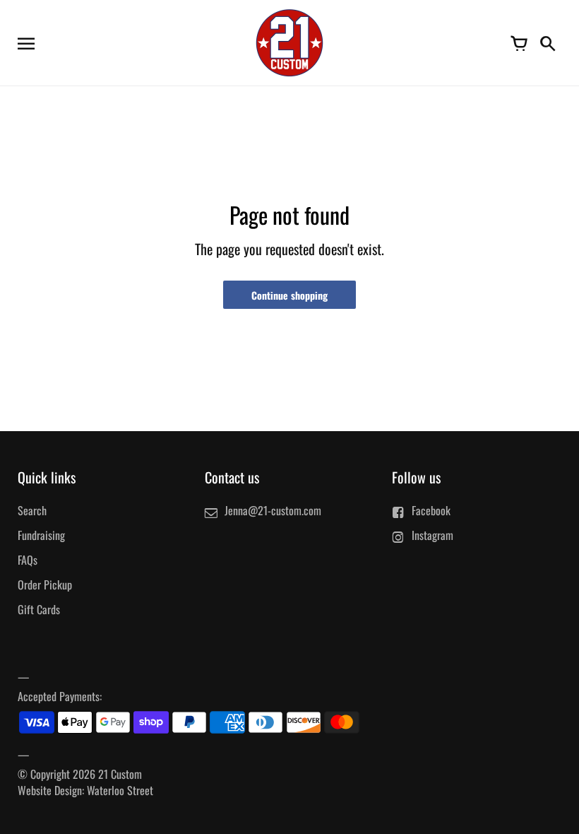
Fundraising (41, 535)
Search (32, 510)
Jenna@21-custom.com (273, 510)
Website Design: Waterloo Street (85, 790)
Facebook (431, 510)
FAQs (27, 559)
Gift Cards (39, 609)
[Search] (547, 42)
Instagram (432, 535)
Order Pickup (45, 584)
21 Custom (120, 773)
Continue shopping (289, 295)
